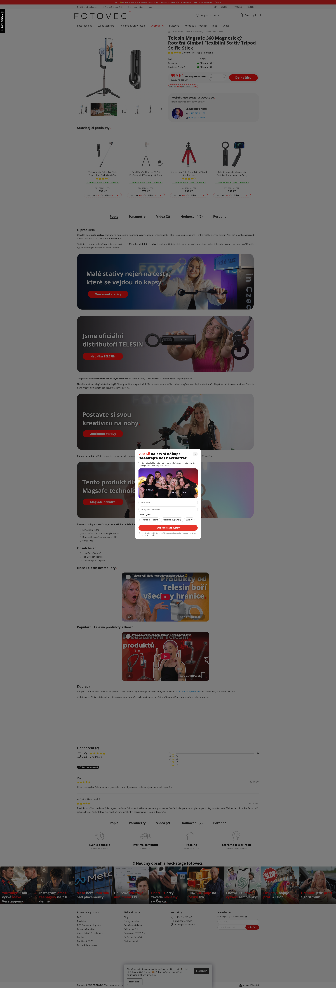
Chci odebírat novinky (168, 527)
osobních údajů (148, 535)
